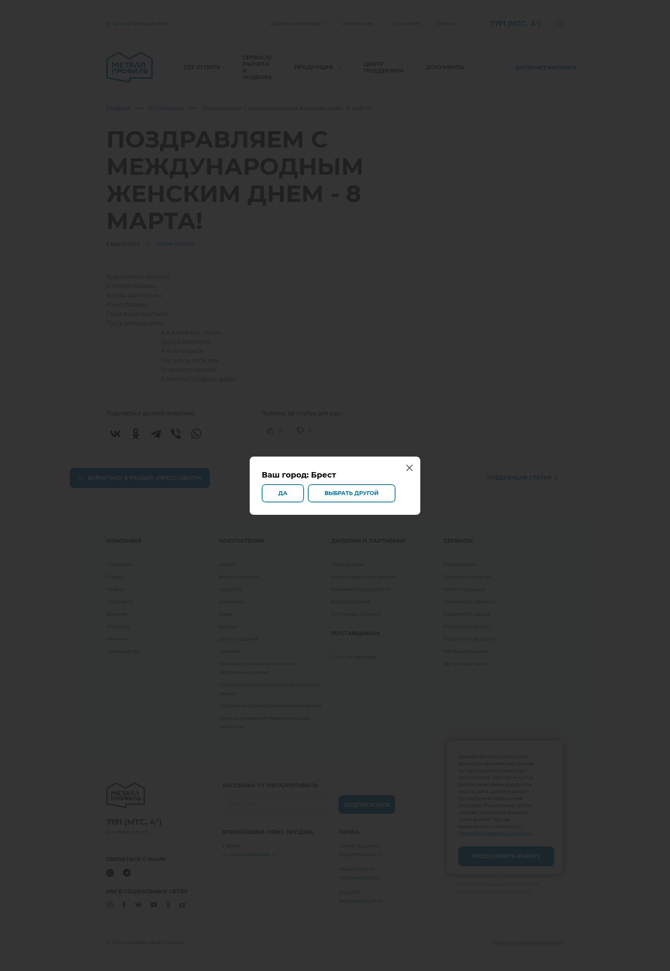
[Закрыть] (409, 468)
